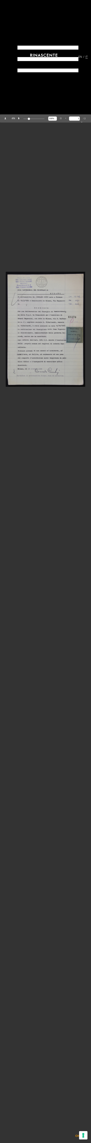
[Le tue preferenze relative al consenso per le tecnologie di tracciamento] (83, 1135)
